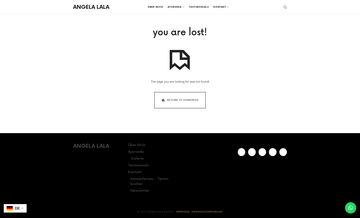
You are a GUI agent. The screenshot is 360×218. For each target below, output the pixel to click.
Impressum (182, 212)
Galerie (137, 159)
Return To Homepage (183, 99)
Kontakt (135, 172)
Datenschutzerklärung (207, 212)
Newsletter (139, 191)
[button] (350, 207)
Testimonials (138, 165)
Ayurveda (136, 152)
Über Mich (136, 145)
